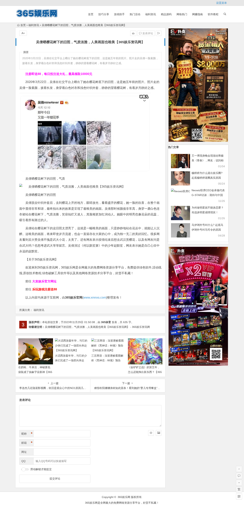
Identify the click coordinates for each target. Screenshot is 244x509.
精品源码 (166, 14)
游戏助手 (119, 14)
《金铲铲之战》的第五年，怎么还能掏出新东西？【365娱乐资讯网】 (145, 372)
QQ (23, 461)
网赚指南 (197, 14)
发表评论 (147, 33)
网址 (24, 451)
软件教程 (213, 14)
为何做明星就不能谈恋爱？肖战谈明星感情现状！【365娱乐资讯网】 (208, 212)
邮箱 (26, 443)
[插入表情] (151, 433)
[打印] (133, 33)
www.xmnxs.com (94, 297)
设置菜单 (221, 2)
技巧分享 (103, 14)
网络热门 (182, 14)
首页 (90, 14)
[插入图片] (158, 433)
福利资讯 (150, 14)
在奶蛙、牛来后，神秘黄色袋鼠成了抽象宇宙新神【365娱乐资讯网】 (35, 372)
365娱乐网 (124, 497)
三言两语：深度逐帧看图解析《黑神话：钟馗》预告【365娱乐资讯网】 (107, 360)
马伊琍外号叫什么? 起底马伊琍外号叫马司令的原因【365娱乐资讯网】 (207, 229)
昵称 (26, 434)
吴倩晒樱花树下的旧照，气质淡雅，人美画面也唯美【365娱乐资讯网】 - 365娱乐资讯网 (97, 326)
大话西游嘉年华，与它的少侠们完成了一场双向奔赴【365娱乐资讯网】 (71, 360)
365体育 (106, 322)
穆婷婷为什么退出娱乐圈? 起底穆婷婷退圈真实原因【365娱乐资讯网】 (207, 177)
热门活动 (135, 14)
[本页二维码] (239, 496)
